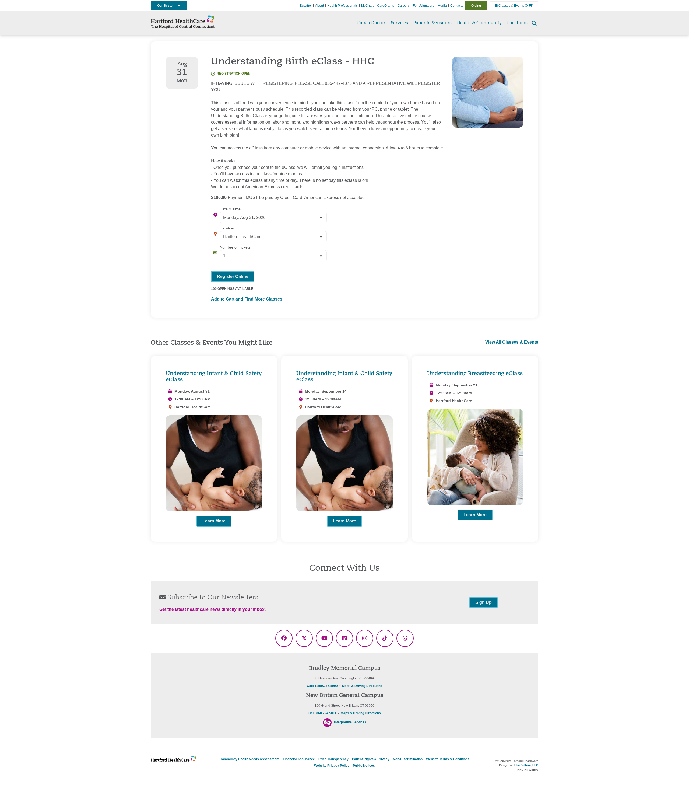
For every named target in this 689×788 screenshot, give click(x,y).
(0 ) (529, 6)
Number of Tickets (235, 247)
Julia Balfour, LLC (525, 765)
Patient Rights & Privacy (370, 759)
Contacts (456, 6)
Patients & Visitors (432, 23)
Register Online (232, 276)
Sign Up (483, 602)
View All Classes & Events (511, 342)
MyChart (367, 6)
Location (227, 228)
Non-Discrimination (408, 759)
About (319, 6)
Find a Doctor (371, 23)
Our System (167, 6)
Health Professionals (342, 6)
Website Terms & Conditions (447, 759)
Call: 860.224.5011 (322, 713)
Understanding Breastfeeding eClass (475, 373)
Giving (476, 6)
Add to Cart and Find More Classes (246, 299)
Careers (403, 6)
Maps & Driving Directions (362, 686)
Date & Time (230, 209)
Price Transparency (333, 759)
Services (399, 23)
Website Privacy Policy (331, 766)
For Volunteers (423, 6)
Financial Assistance (299, 759)
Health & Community (479, 23)
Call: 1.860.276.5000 (322, 686)
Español (306, 6)
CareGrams (385, 6)
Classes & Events (511, 6)
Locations (517, 23)
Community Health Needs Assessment (249, 759)
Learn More (214, 521)
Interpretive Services (350, 722)
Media (442, 6)
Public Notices (364, 766)
